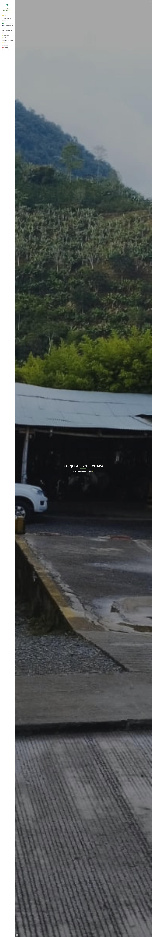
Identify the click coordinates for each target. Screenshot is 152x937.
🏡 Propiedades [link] (5, 35)
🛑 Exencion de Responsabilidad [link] (6, 48)
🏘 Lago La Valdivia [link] (6, 18)
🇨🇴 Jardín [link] (4, 15)
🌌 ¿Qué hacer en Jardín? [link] (7, 25)
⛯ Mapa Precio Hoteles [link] (7, 30)
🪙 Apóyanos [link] (5, 42)
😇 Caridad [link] (4, 37)
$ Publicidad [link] (5, 45)
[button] (150, 1)
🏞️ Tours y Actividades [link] (7, 23)
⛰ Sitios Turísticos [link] (6, 28)
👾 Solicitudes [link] (5, 32)
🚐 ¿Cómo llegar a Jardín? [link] (8, 40)
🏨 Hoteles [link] (4, 20)
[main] (83, 468)
